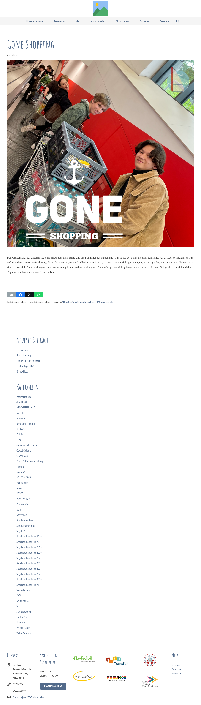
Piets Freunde (23, 499)
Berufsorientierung (25, 423)
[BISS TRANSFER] (117, 660)
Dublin (19, 434)
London (20, 466)
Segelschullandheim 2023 (88, 301)
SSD (18, 606)
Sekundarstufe (107, 301)
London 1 (21, 472)
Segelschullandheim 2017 (29, 542)
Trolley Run (21, 617)
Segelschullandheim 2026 (29, 579)
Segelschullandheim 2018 (29, 547)
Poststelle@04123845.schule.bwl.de (29, 697)
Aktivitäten (66, 301)
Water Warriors (23, 633)
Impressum (176, 665)
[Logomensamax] (84, 676)
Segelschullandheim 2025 (29, 574)
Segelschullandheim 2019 (29, 552)
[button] (45, 21)
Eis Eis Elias (22, 350)
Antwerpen (21, 418)
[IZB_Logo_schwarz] (150, 681)
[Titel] (100, 8)
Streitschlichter (23, 611)
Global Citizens (23, 450)
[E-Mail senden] (11, 294)
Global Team (22, 456)
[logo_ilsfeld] (84, 659)
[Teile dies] (20, 294)
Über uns (20, 622)
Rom (18, 509)
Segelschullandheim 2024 (29, 568)
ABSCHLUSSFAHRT (25, 407)
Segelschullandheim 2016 (29, 536)
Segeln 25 (21, 531)
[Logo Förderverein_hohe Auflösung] (150, 660)
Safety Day (21, 515)
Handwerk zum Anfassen (28, 360)
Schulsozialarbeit (24, 520)
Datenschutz (177, 669)
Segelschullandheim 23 (27, 585)
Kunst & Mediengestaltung (29, 461)
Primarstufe (22, 504)
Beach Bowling (23, 355)
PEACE (19, 493)
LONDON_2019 (23, 477)
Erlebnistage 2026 (25, 366)
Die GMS (20, 429)
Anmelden (176, 673)
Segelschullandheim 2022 (29, 558)
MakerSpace (22, 483)
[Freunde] (117, 678)
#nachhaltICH (23, 402)
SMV (18, 595)
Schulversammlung (25, 526)
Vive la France (23, 627)
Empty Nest (22, 371)
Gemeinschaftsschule (26, 445)
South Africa (22, 601)
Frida (18, 440)
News (74, 301)
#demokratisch (23, 397)
